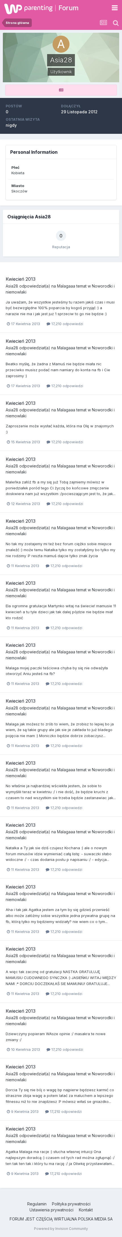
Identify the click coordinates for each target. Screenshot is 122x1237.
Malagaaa (66, 286)
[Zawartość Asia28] (61, 90)
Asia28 (12, 286)
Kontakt (86, 1209)
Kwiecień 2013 (20, 279)
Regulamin (37, 1203)
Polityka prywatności (71, 1203)
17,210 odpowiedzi (66, 323)
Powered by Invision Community (61, 1228)
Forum (68, 8)
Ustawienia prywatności (51, 1209)
